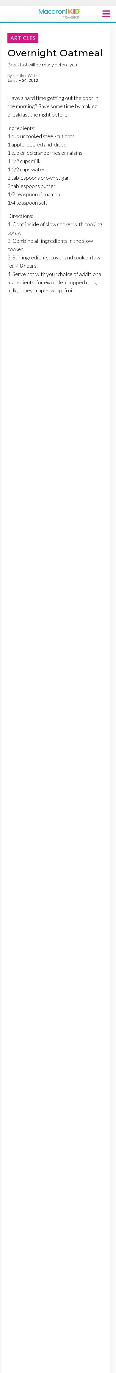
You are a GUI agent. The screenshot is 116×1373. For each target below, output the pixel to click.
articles (22, 38)
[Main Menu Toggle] (106, 13)
